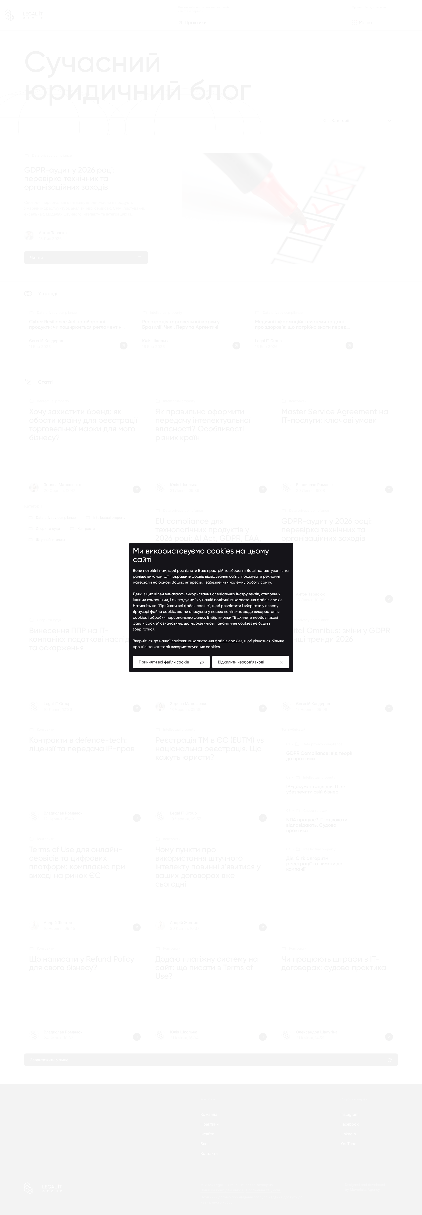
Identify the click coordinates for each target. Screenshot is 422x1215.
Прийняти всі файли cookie (164, 662)
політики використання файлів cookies (206, 641)
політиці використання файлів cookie (248, 599)
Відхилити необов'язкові (241, 662)
